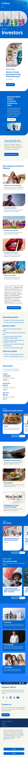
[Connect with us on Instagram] (14, 697)
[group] (12, 424)
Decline (14, 749)
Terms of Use (21, 734)
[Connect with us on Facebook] (3, 697)
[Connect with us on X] (7, 697)
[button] (12, 590)
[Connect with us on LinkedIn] (10, 697)
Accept (14, 753)
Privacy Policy (9, 735)
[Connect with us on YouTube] (18, 697)
